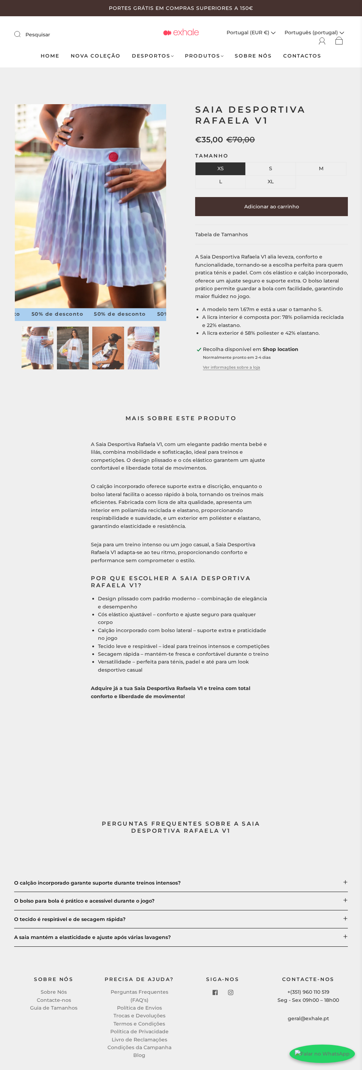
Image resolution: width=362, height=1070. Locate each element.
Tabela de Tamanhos (221, 234)
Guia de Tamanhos (53, 1008)
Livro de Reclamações (139, 1039)
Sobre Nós (253, 56)
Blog (139, 1055)
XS (220, 168)
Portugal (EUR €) (249, 32)
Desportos (151, 56)
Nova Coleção (96, 56)
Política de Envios (139, 1008)
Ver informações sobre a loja (231, 367)
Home (50, 56)
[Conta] (322, 40)
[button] (30, 207)
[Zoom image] (90, 207)
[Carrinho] (339, 40)
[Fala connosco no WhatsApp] (322, 1054)
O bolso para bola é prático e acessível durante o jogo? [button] (84, 901)
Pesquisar (37, 34)
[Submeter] (22, 34)
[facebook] (215, 992)
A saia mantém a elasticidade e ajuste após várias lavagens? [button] (92, 937)
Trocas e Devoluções (139, 1015)
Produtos (202, 56)
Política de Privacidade (139, 1031)
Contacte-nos (54, 1000)
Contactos (302, 56)
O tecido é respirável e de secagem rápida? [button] (69, 919)
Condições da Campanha (139, 1047)
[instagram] (230, 992)
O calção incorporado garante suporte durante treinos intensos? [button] (97, 883)
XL (271, 181)
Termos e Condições (139, 1024)
